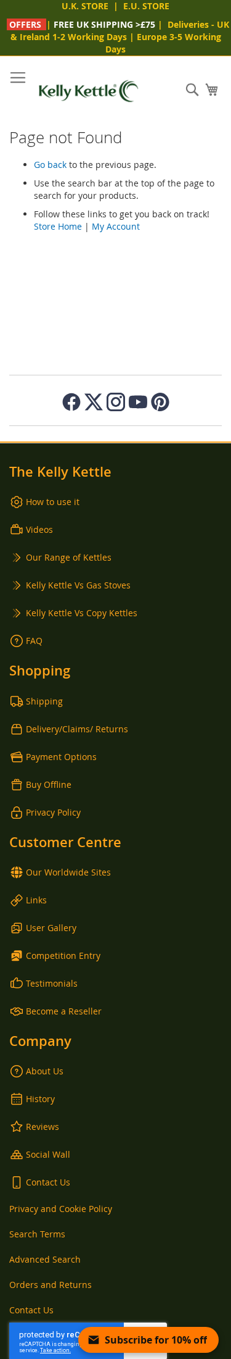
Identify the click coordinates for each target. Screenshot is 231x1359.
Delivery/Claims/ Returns (77, 729)
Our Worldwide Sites (68, 872)
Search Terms (37, 1234)
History (40, 1099)
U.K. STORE (85, 6)
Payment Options (61, 757)
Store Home (58, 226)
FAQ (34, 640)
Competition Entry (63, 955)
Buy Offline (48, 784)
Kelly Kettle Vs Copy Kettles (81, 613)
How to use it (52, 502)
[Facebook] (71, 402)
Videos (39, 529)
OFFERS (25, 24)
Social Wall (48, 1154)
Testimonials (52, 983)
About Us (44, 1071)
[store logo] (88, 91)
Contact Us (48, 1182)
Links (36, 900)
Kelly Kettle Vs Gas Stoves (78, 585)
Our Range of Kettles (68, 557)
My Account (116, 226)
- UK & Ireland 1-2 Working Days (120, 31)
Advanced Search (45, 1259)
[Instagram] (116, 402)
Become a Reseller (64, 1011)
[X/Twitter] (94, 402)
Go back (50, 164)
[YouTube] (138, 402)
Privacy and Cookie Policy (60, 1209)
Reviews (42, 1126)
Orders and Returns (50, 1284)
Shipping (44, 701)
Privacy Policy (53, 812)
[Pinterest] (160, 402)
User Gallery (51, 928)
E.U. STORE (146, 6)
